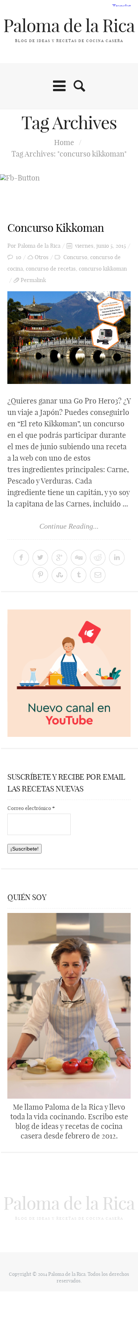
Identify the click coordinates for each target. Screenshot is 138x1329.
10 (18, 257)
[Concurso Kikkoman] (69, 337)
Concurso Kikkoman (55, 228)
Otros (42, 257)
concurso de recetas (51, 268)
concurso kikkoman (103, 268)
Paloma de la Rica (69, 25)
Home (64, 142)
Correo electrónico (31, 808)
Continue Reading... (69, 526)
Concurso (75, 257)
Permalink (33, 280)
